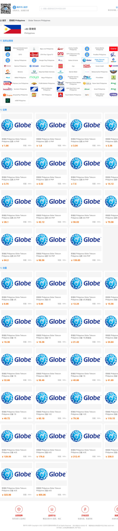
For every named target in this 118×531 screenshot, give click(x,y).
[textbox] (68, 8)
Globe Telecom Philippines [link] (39, 20)
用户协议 (78, 528)
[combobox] (68, 8)
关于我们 (59, 528)
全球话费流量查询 (68, 528)
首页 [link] (4, 20)
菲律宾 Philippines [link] (17, 20)
